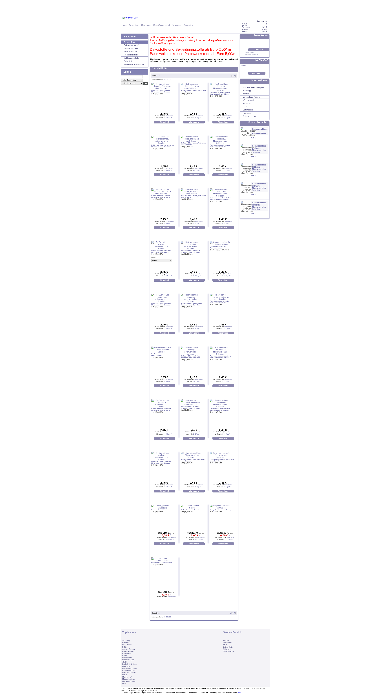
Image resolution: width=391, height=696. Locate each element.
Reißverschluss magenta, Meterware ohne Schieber (259, 206)
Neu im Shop (129, 42)
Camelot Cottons (128, 649)
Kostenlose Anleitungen (134, 64)
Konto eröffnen (250, 52)
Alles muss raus (130, 52)
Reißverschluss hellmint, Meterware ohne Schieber (160, 196)
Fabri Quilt (126, 666)
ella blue (125, 662)
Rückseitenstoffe (131, 55)
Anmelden (188, 25)
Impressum (247, 103)
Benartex (125, 643)
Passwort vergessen (252, 54)
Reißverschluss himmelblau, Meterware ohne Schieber (220, 409)
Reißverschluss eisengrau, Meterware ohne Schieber (220, 146)
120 (169, 79)
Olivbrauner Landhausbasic (161, 562)
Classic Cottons (128, 651)
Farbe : (153, 258)
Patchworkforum (249, 116)
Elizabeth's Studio (128, 660)
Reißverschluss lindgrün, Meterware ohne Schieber (160, 91)
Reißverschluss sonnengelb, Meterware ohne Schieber (191, 304)
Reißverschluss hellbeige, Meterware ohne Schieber (259, 168)
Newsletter (176, 25)
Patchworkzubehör (132, 45)
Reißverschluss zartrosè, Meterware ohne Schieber (190, 407)
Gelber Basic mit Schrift (190, 510)
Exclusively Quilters (129, 664)
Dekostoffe (128, 61)
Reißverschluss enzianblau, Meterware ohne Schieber (220, 356)
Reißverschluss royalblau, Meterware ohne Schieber (161, 304)
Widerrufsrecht (249, 100)
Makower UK (127, 677)
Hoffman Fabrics (128, 670)
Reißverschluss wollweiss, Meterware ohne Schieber (259, 149)
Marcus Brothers (128, 679)
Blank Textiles (127, 645)
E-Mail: (243, 65)
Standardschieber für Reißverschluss (260, 131)
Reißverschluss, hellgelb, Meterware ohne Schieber (219, 302)
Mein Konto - (227, 649)
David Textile (127, 658)
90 (167, 79)
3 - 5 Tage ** (167, 118)
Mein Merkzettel (229, 651)
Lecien (124, 675)
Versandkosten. (170, 115)
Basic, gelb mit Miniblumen (161, 510)
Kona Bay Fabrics (129, 673)
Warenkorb (262, 21)
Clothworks (126, 653)
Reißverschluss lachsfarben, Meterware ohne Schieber (221, 198)
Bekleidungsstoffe (131, 58)
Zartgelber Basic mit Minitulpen (221, 510)
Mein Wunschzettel (161, 25)
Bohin (124, 647)
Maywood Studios (128, 681)
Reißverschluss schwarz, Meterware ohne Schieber (259, 187)
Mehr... (124, 683)
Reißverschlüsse (131, 48)
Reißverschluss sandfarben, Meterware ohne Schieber (161, 462)
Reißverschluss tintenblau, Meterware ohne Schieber (191, 251)
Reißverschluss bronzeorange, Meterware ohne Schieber (162, 146)
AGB (245, 107)
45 (165, 79)
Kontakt (246, 94)
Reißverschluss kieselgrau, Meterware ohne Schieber (220, 93)
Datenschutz (248, 110)
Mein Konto (146, 25)
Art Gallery (126, 640)
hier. (239, 693)
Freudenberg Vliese (129, 668)
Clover (124, 655)
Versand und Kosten (251, 97)
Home (124, 25)
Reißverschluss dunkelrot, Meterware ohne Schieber (161, 409)
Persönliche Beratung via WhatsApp (253, 89)
